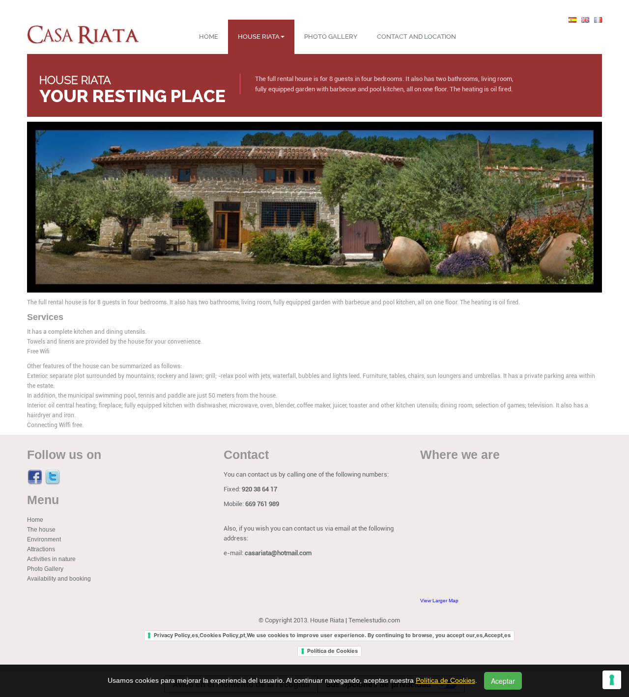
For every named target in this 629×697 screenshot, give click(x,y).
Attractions (41, 549)
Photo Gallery (330, 36)
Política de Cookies (332, 650)
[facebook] (35, 477)
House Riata (259, 36)
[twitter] (52, 477)
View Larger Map (439, 600)
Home (208, 36)
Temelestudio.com (374, 620)
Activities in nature (51, 559)
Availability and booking (59, 578)
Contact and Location (416, 36)
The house (41, 529)
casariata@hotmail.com (278, 553)
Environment (44, 539)
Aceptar (503, 681)
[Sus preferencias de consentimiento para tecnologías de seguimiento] (611, 679)
